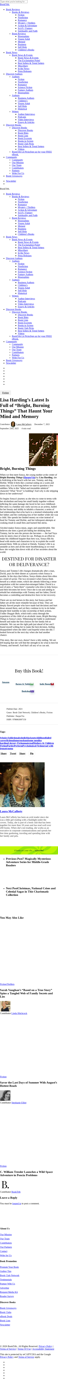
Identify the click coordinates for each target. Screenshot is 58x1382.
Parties (10, 746)
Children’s (23, 285)
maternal (28, 743)
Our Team (16, 349)
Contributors (18, 352)
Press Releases (25, 255)
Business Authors (26, 282)
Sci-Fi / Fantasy (25, 212)
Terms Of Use (24, 1349)
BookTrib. (5, 4)
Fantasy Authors (25, 274)
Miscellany (23, 250)
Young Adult (24, 223)
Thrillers (10, 984)
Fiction (21, 199)
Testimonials (6, 1279)
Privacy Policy (45, 1346)
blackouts (31, 737)
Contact (3, 1251)
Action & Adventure (27, 210)
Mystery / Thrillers (26, 207)
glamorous (18, 740)
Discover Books (13, 309)
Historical (22, 293)
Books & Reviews (20, 196)
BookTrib (16, 1192)
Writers (15, 296)
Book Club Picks (26, 328)
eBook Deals (6, 1316)
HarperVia (29, 477)
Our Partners (6, 1247)
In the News (23, 253)
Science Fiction (25, 271)
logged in (16, 1203)
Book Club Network (9, 1275)
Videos (21, 333)
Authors (15, 261)
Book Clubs (5, 1312)
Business (22, 228)
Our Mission (18, 347)
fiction (9, 740)
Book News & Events (22, 239)
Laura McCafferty (24, 424)
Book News (11, 237)
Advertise (4, 1288)
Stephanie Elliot (18, 1102)
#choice (3, 737)
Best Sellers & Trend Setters (31, 247)
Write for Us (6, 1255)
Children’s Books (26, 234)
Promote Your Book (9, 1267)
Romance (22, 204)
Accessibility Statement (43, 1349)
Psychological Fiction (33, 746)
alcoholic (21, 737)
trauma (9, 748)
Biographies (23, 220)
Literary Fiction (16, 743)
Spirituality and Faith (27, 215)
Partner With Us (7, 1283)
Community (11, 341)
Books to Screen (25, 325)
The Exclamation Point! (29, 245)
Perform (18, 746)
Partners (15, 355)
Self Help (22, 231)
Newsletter (11, 363)
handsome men (30, 740)
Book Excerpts (25, 322)
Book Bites (23, 317)
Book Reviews (13, 194)
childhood (41, 737)
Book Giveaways (14, 360)
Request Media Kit (9, 1292)
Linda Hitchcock (19, 1013)
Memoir (21, 226)
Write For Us (18, 357)
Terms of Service (8, 1349)
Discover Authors (14, 258)
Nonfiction (23, 202)
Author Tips (5, 1271)
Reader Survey (7, 1296)
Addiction (12, 737)
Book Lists (23, 320)
